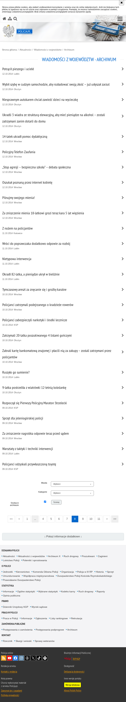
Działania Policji (10, 550)
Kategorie (42, 492)
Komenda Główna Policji (45, 571)
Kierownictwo (23, 571)
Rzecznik (7, 641)
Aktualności (25, 49)
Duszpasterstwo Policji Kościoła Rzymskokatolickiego (84, 576)
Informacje (8, 591)
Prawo (5, 601)
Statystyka (8, 585)
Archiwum (69, 49)
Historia (100, 571)
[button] (120, 19)
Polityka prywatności (10, 695)
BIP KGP (76, 658)
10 (89, 518)
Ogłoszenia (41, 618)
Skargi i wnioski (24, 641)
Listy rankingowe (59, 618)
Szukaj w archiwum (14, 504)
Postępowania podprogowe (50, 629)
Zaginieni (102, 556)
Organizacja (67, 571)
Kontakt (6, 635)
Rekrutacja (76, 618)
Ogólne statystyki (26, 591)
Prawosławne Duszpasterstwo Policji (22, 580)
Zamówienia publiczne (13, 624)
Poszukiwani (88, 556)
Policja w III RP (85, 571)
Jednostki (8, 571)
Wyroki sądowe (39, 607)
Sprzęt (110, 571)
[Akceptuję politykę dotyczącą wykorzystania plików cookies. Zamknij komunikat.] (121, 2)
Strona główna (9, 49)
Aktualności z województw (31, 556)
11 (97, 518)
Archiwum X (54, 556)
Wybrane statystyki (48, 591)
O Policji (6, 566)
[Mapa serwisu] (10, 19)
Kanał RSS (3, 658)
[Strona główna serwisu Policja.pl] (4, 19)
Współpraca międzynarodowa (38, 576)
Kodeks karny (68, 591)
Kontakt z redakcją (9, 671)
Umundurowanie (11, 576)
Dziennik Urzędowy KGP (15, 607)
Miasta (44, 483)
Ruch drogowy (71, 556)
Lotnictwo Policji (11, 560)
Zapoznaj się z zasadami (11, 690)
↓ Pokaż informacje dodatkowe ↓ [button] (63, 536)
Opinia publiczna (11, 595)
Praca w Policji (10, 612)
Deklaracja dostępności (74, 671)
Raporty (101, 591)
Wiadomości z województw (48, 49)
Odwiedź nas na (9, 658)
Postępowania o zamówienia (17, 629)
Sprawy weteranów (44, 641)
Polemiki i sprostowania (35, 560)
